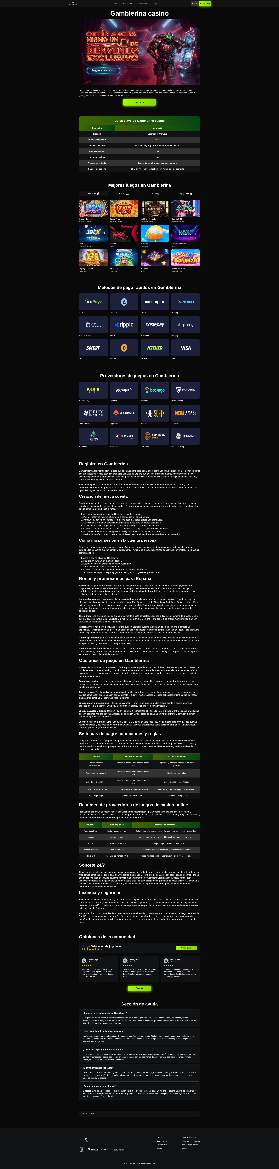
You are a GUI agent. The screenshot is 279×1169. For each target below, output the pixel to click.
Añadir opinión (186, 948)
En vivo (122, 194)
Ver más (139, 988)
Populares (92, 194)
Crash (153, 194)
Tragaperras (184, 194)
